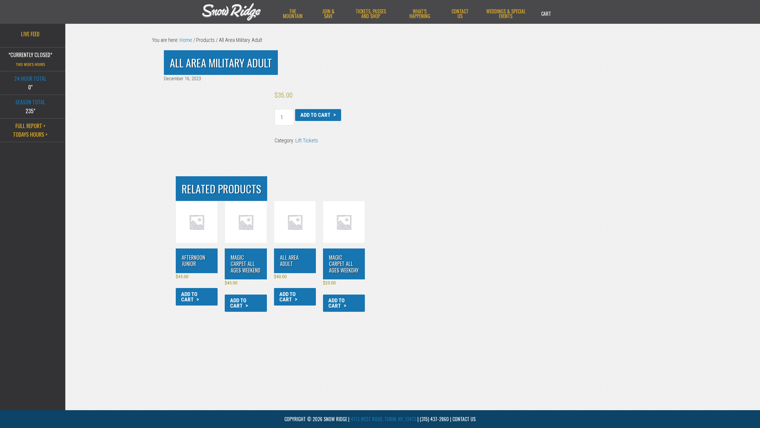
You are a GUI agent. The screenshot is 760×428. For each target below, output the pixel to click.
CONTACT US (464, 419)
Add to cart (315, 115)
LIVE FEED (30, 34)
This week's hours (30, 64)
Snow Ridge (237, 12)
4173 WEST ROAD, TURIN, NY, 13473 (383, 419)
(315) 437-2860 (434, 419)
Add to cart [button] (189, 297)
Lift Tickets (306, 140)
